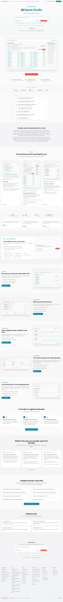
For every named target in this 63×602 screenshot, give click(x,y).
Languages (24, 579)
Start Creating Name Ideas (31, 74)
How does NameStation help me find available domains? (12, 499)
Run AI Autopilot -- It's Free (31, 429)
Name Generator (4, 569)
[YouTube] (60, 598)
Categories (24, 577)
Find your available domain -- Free (31, 503)
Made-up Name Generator (16, 572)
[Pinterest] (59, 598)
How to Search (45, 574)
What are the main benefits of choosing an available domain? (44, 489)
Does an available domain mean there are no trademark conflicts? (44, 492)
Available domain (20, 20)
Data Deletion (55, 574)
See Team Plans (5, 397)
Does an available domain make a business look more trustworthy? (14, 492)
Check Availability (6, 342)
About (54, 569)
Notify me (57, 248)
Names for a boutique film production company (39, 23)
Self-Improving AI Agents (27, 255)
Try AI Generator (5, 285)
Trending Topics (24, 569)
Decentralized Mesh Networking (8, 255)
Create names (58, 1)
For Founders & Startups (36, 569)
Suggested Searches (25, 574)
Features (11, 1)
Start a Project (36, 371)
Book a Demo (34, 584)
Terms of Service (55, 572)
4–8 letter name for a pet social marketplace (38, 25)
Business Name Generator (6, 572)
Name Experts (37, 1)
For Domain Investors (35, 572)
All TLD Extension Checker (16, 584)
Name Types (24, 572)
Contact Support (45, 577)
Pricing (33, 582)
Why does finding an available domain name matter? (12, 489)
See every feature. (44, 141)
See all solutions (31, 469)
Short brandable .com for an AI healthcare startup (24, 23)
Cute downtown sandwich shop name (24, 25)
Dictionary (23, 582)
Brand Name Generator (5, 574)
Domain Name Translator (16, 573)
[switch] (16, 20)
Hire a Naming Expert (35, 574)
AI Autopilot (22, 131)
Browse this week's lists (39, 250)
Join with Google (52, 1)
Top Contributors (35, 579)
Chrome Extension (45, 579)
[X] (55, 598)
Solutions (33, 1)
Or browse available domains (35, 557)
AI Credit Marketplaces (18, 255)
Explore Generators (37, 313)
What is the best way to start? (38, 499)
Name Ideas (3, 579)
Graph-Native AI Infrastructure (8, 253)
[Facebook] (57, 598)
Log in (46, 1)
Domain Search (28, 1)
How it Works (16, 1)
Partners (33, 577)
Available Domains (22, 1)
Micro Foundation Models (18, 253)
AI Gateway (25, 253)
